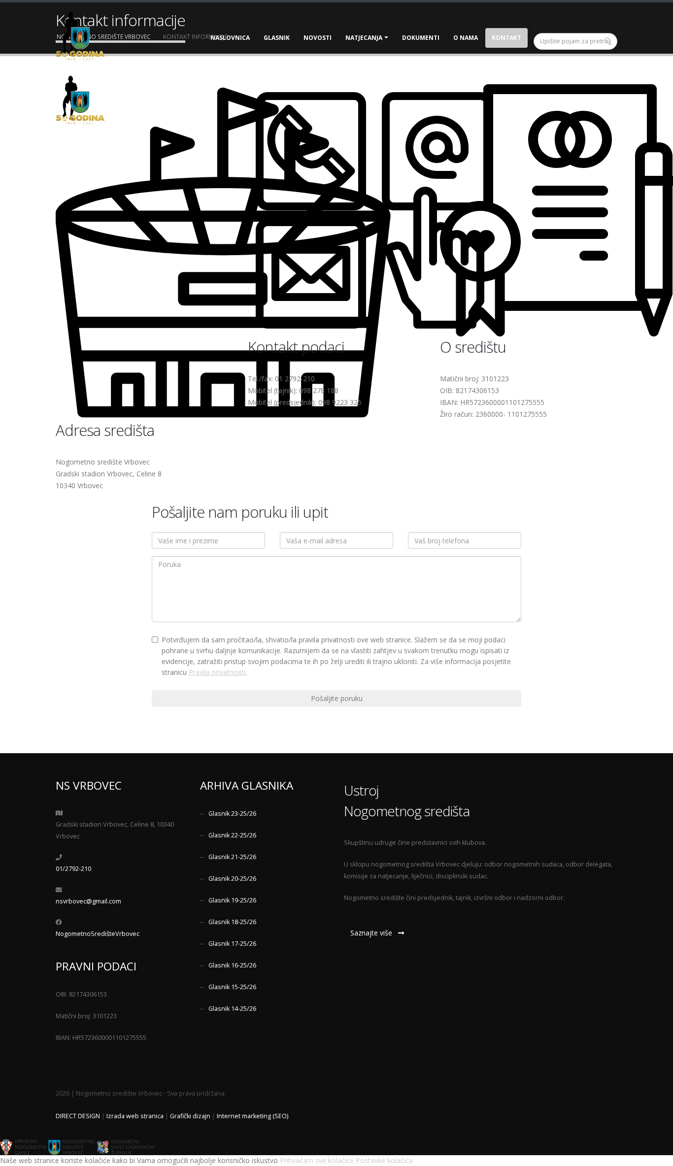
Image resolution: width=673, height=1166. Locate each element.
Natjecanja (363, 37)
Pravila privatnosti (217, 672)
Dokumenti (420, 37)
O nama (465, 37)
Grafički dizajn (190, 1116)
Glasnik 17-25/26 (232, 943)
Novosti (317, 37)
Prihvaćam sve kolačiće (317, 1160)
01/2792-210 (73, 869)
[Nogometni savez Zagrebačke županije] (125, 1147)
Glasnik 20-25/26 (232, 878)
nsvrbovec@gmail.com (88, 901)
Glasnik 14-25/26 (232, 1008)
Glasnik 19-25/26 (232, 900)
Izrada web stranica (135, 1116)
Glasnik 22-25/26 (232, 835)
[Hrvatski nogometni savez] (23, 1147)
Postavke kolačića (384, 1160)
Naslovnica (230, 37)
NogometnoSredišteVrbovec (97, 934)
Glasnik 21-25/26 (232, 857)
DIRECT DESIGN (78, 1116)
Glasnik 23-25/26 (232, 813)
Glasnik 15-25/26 (232, 987)
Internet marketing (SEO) (252, 1116)
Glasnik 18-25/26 (232, 922)
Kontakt (506, 37)
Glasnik (277, 37)
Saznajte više (374, 932)
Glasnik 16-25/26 (232, 965)
